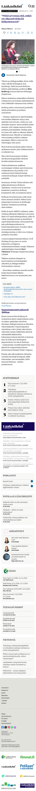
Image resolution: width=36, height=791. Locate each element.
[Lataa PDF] (32, 33)
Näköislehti (4, 695)
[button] (17, 71)
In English (4, 721)
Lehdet (3, 693)
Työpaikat (4, 700)
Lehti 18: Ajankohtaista (9, 11)
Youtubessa (6, 306)
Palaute (3, 714)
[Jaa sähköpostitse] (23, 33)
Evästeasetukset (6, 723)
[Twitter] (15, 33)
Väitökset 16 (8, 294)
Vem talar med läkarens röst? (14, 297)
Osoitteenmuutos (6, 716)
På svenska (4, 718)
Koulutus (3, 703)
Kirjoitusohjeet (5, 698)
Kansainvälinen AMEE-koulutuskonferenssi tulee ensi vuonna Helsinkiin (18, 289)
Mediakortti (4, 690)
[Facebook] (7, 33)
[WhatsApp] (11, 33)
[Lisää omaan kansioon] (4, 33)
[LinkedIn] (19, 33)
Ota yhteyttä (5, 688)
